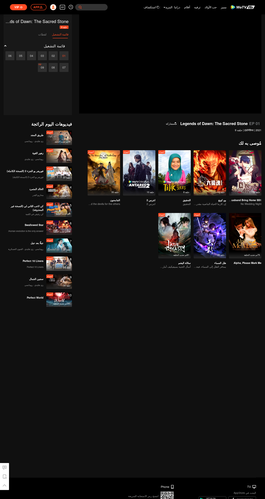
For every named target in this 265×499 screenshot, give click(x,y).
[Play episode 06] (9, 55)
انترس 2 (151, 200)
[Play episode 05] (20, 55)
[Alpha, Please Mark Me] (245, 235)
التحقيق (187, 200)
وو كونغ (222, 200)
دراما (177, 7)
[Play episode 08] (53, 67)
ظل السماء (220, 263)
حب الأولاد (211, 7)
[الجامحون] (104, 173)
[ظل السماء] (210, 235)
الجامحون (115, 200)
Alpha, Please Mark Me (247, 263)
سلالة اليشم (184, 263)
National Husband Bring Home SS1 (240, 200)
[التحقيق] (174, 173)
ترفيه (197, 7)
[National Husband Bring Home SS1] (245, 173)
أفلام (187, 7)
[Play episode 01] (64, 55)
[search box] (80, 7)
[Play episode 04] (31, 55)
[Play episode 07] (64, 67)
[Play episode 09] (42, 67)
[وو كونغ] (210, 173)
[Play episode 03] (42, 55)
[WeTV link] (243, 7)
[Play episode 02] (53, 55)
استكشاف (150, 7)
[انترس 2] (139, 173)
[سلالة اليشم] (174, 235)
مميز (224, 7)
